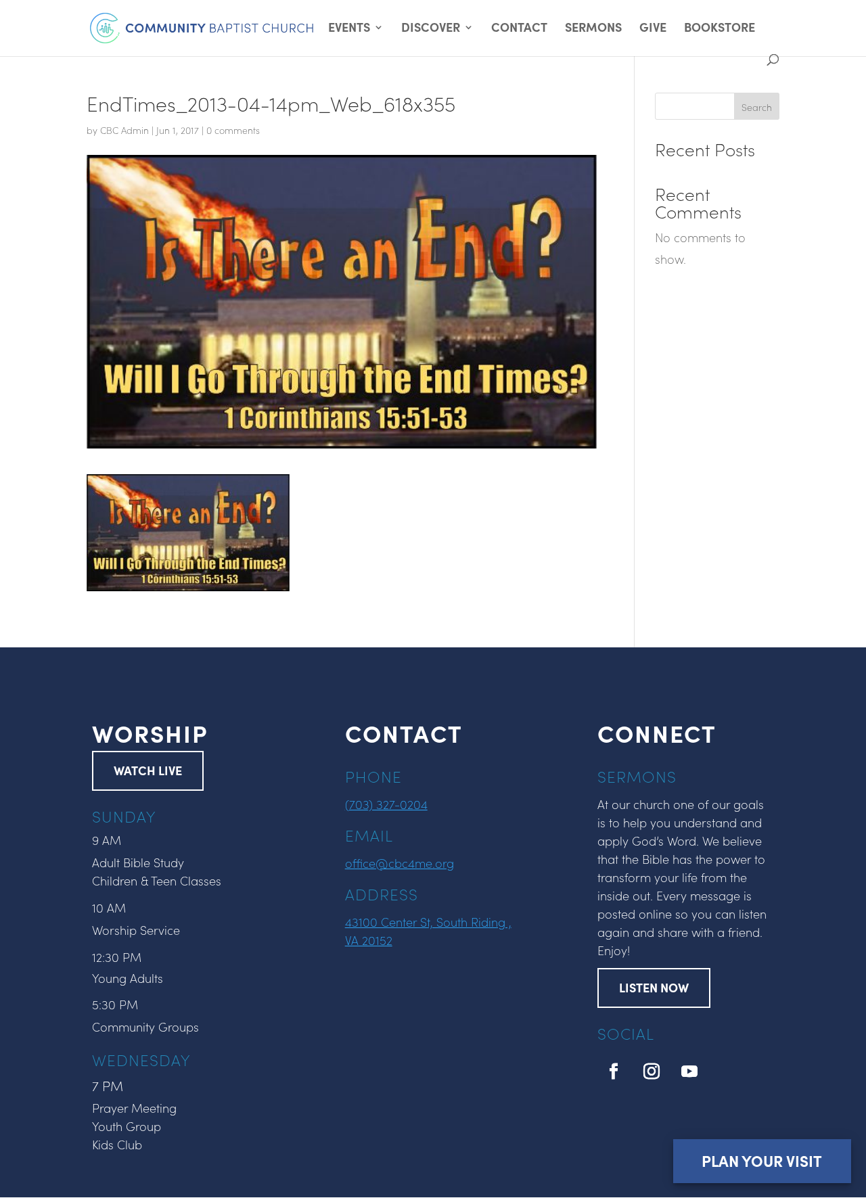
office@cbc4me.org (399, 862)
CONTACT (519, 28)
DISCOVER (430, 28)
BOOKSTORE (719, 28)
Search (757, 107)
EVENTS (349, 28)
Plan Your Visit (762, 1160)
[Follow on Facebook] (613, 1071)
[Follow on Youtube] (689, 1071)
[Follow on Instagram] (651, 1071)
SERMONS (593, 28)
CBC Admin (124, 130)
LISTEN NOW (654, 987)
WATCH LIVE (148, 770)
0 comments (233, 130)
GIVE (652, 28)
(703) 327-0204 (386, 804)
